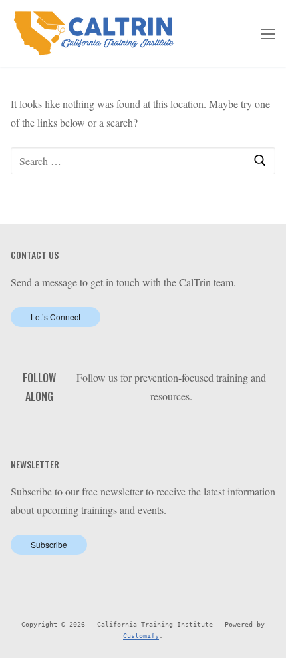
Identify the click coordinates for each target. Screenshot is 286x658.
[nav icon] (268, 33)
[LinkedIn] (151, 430)
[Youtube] (171, 430)
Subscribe (49, 544)
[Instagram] (192, 430)
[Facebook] (130, 430)
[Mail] (212, 430)
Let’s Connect (55, 316)
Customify (141, 635)
